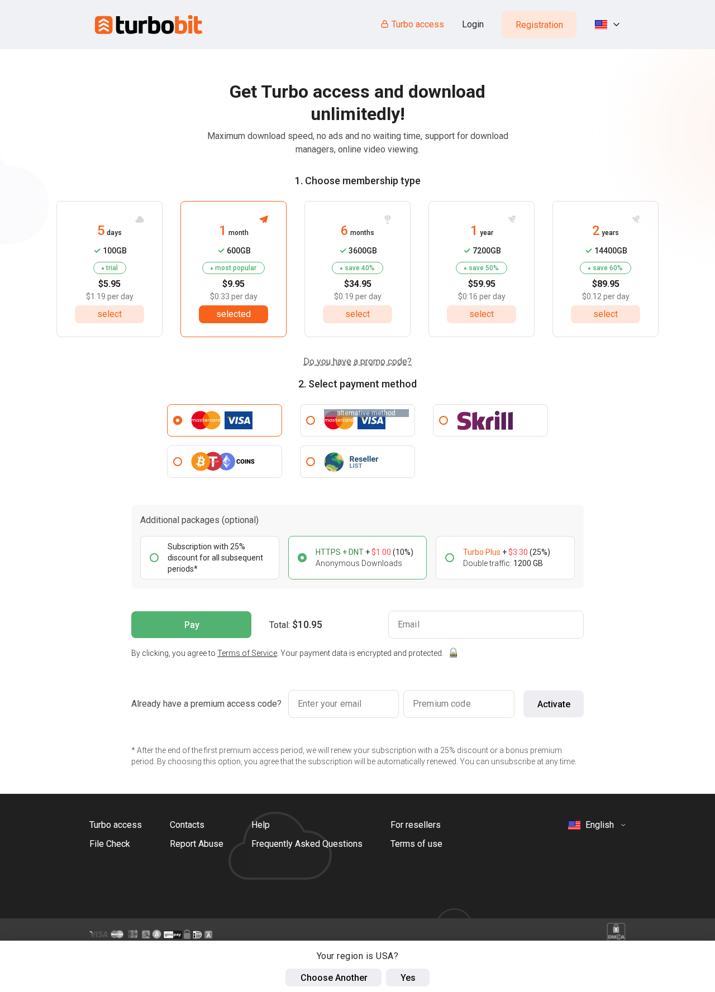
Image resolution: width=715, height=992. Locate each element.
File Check (109, 843)
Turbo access (418, 24)
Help (260, 825)
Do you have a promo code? (357, 361)
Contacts (187, 825)
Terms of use (416, 843)
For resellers (415, 825)
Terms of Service (247, 653)
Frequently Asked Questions (307, 843)
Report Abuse (196, 843)
